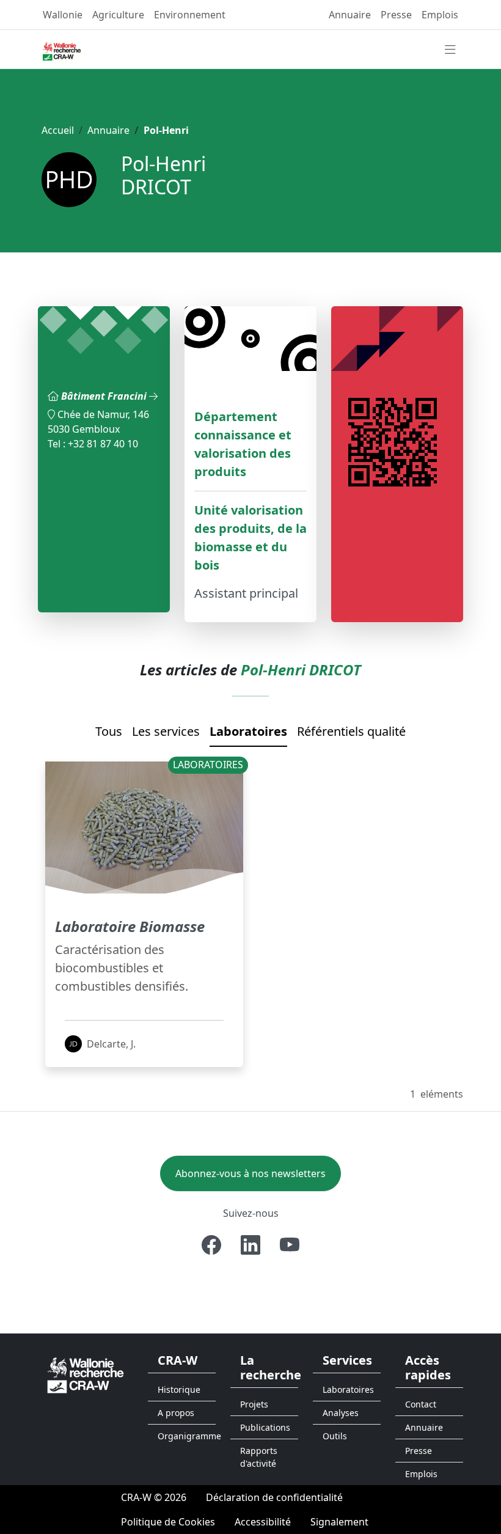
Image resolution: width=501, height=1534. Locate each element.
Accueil (58, 130)
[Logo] (85, 1374)
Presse (396, 14)
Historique (179, 1389)
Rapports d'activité (258, 1457)
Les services (166, 731)
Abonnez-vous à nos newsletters (250, 1173)
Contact (420, 1404)
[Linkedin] (250, 1245)
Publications (265, 1427)
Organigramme (187, 1436)
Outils (335, 1436)
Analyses (341, 1412)
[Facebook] (211, 1245)
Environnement (189, 14)
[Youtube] (289, 1245)
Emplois (440, 14)
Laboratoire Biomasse (130, 926)
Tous (108, 731)
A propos (176, 1412)
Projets (254, 1404)
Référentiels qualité (351, 731)
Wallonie (62, 14)
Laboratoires (248, 731)
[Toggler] (450, 50)
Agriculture (118, 14)
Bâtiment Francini (105, 396)
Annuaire (350, 14)
